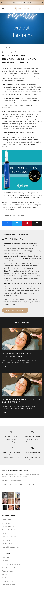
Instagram (29, 484)
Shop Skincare (7, 520)
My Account (6, 574)
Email (4, 484)
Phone (21, 484)
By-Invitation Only (8, 567)
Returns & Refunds (8, 530)
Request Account (8, 571)
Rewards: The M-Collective (11, 564)
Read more (6, 367)
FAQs (4, 533)
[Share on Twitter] (17, 223)
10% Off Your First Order (22, 2)
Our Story (5, 557)
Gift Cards (5, 578)
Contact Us (6, 523)
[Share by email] (37, 223)
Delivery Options (8, 526)
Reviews (5, 561)
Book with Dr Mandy (15, 310)
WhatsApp (12, 484)
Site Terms (6, 540)
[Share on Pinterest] (27, 223)
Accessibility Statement (10, 547)
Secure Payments (8, 585)
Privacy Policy (7, 544)
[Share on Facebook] (7, 223)
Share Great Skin (8, 581)
